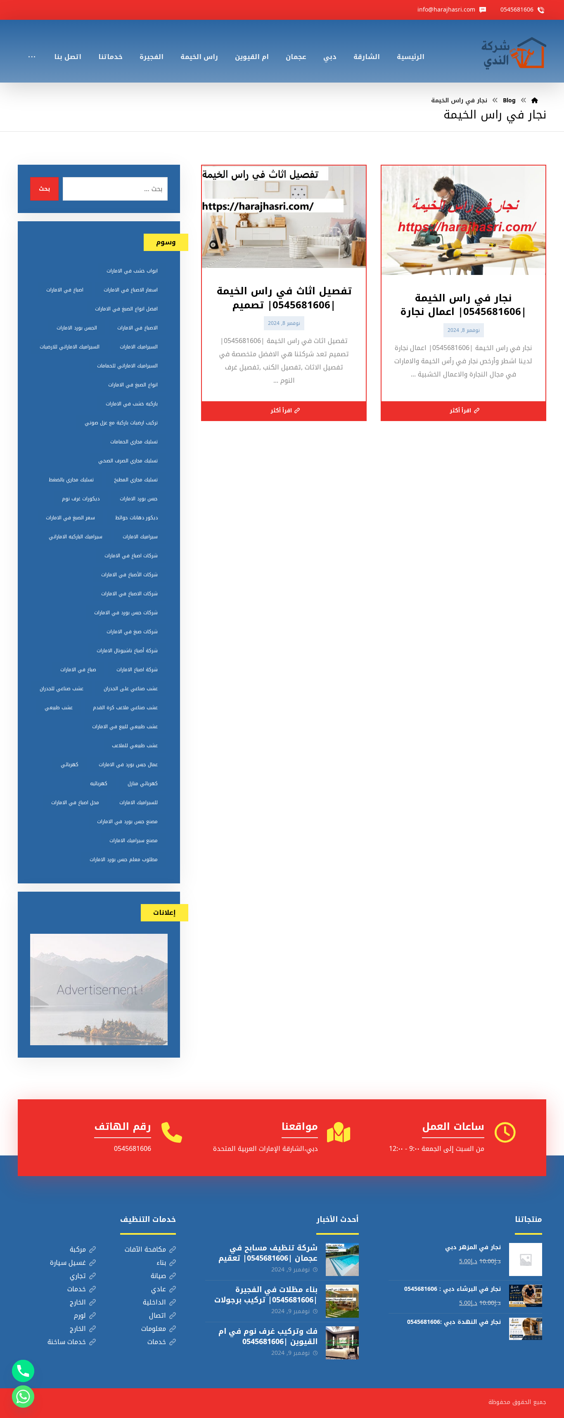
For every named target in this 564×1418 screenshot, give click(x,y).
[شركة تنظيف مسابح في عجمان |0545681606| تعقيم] (342, 1259)
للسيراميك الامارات (138, 802)
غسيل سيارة (68, 1262)
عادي (158, 1289)
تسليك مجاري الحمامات (134, 441)
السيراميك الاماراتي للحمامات (127, 365)
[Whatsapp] (23, 1396)
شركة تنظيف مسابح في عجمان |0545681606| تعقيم (268, 1253)
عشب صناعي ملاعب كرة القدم (125, 707)
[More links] (31, 46)
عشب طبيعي (59, 707)
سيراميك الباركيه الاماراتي (75, 536)
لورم (80, 1315)
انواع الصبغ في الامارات (133, 384)
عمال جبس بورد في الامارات (128, 764)
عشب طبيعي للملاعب (135, 745)
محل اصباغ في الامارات (75, 802)
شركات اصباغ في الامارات (131, 555)
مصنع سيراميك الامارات (133, 840)
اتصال (157, 1315)
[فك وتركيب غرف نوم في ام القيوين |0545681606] (342, 1342)
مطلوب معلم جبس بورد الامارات (124, 859)
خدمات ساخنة (66, 1341)
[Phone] (23, 1371)
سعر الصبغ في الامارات (70, 517)
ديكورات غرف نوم (81, 498)
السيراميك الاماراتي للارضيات (70, 346)
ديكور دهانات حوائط (136, 517)
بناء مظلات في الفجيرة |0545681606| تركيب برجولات (266, 1295)
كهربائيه (98, 783)
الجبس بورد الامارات (77, 327)
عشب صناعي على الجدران (131, 688)
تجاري (78, 1275)
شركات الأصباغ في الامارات (129, 574)
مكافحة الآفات (145, 1249)
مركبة (78, 1249)
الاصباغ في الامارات (137, 327)
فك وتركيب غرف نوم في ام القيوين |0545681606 (268, 1336)
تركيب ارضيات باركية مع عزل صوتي (121, 422)
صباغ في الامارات (78, 669)
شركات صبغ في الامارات (132, 631)
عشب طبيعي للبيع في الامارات (125, 726)
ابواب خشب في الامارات (132, 270)
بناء (161, 1262)
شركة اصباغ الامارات (137, 669)
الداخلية (154, 1302)
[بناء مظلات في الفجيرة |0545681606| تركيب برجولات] (342, 1301)
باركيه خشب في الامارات (132, 403)
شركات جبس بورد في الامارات (126, 612)
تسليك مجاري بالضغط (71, 479)
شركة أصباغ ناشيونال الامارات (127, 650)
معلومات (153, 1328)
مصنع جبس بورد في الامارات (127, 821)
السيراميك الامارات (139, 346)
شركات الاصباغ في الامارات (129, 593)
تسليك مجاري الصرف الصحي (128, 460)
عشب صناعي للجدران (61, 688)
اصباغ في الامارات (64, 289)
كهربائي (69, 764)
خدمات (76, 1289)
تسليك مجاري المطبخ (136, 479)
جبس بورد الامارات (139, 498)
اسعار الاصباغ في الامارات (131, 289)
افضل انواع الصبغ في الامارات (126, 308)
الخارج (78, 1302)
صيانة (158, 1275)
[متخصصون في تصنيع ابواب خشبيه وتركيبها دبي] (512, 51)
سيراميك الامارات (140, 536)
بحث (44, 188)
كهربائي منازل (143, 783)
